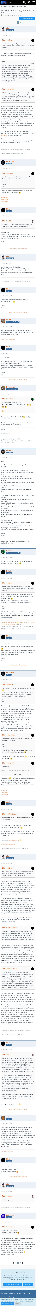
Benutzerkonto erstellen (12, 1284)
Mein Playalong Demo (27, 622)
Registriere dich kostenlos (15, 1278)
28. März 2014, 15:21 (6, 216)
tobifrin (17, 848)
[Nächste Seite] (23, 22)
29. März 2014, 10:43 (6, 643)
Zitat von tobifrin (8, 735)
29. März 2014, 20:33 (6, 1191)
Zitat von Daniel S (8, 399)
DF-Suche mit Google (7, 624)
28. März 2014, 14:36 (6, 168)
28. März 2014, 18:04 (6, 557)
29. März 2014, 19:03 (6, 863)
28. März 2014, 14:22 (6, 35)
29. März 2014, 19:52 (6, 1124)
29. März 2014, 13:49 (6, 679)
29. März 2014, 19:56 (6, 1166)
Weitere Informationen (7, 1303)
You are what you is (7, 1151)
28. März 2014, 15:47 (6, 263)
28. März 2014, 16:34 (6, 327)
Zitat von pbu (7, 221)
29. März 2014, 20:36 (6, 1222)
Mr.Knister (6, 15)
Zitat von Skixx (7, 40)
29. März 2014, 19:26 (6, 1049)
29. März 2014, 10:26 (6, 578)
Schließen (17, 1303)
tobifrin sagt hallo (13, 840)
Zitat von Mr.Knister (9, 814)
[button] (33, 2)
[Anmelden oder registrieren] (29, 2)
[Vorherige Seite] (13, 22)
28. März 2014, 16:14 (6, 296)
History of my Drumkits (8, 339)
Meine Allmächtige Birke (8, 622)
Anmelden (28, 1284)
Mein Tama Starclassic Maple (18, 249)
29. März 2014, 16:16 (6, 809)
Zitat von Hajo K (8, 89)
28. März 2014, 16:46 (6, 354)
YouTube (3, 201)
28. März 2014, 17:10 (6, 394)
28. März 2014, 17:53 (6, 457)
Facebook (4, 199)
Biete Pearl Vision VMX (8, 844)
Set (9, 433)
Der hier (3, 135)
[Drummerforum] (6, 2)
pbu (17, 153)
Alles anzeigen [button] (17, 774)
